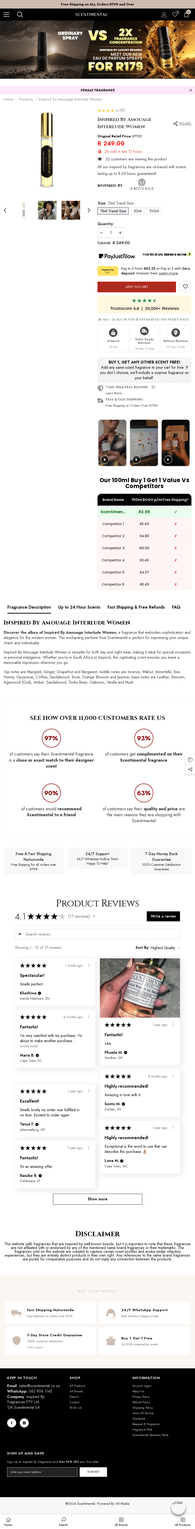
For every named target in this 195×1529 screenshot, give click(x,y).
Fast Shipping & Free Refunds (136, 607)
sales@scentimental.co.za (39, 1386)
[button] (5, 210)
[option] (97, 4)
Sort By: (142, 947)
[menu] (6, 14)
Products (26, 99)
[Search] (20, 14)
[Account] (164, 14)
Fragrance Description (29, 607)
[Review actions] (88, 965)
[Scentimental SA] (97, 49)
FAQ (176, 607)
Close (191, 90)
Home (8, 99)
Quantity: (106, 224)
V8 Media (123, 1503)
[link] (185, 286)
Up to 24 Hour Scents (79, 607)
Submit (93, 1472)
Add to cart (136, 287)
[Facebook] (11, 1422)
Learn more (168, 273)
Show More (29, 1046)
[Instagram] (24, 1422)
